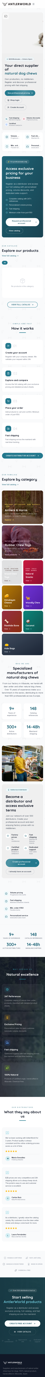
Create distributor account (21, 456)
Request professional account (21, 222)
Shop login (14, 100)
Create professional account (21, 867)
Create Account (17, 107)
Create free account (20, 1328)
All (5, 263)
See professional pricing (19, 93)
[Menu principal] (33, 4)
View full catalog (9, 256)
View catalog (14, 231)
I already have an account (20, 876)
